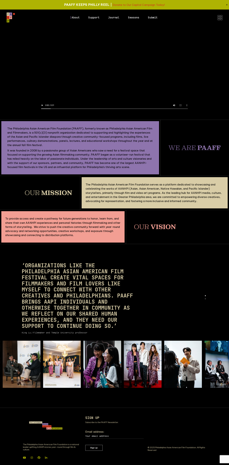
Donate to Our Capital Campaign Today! (139, 4)
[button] (205, 295)
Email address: (94, 431)
